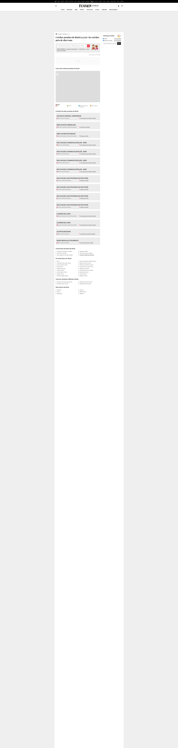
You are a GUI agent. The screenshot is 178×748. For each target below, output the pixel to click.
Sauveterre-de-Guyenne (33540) (87, 234)
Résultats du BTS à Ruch (85, 283)
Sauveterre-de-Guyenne (72, 49)
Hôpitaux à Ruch (83, 275)
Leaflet (98, 101)
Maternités (59, 293)
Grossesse (69, 9)
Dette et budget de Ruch (62, 275)
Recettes (71, 1)
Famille (92, 1)
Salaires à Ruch (60, 270)
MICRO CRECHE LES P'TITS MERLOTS (67, 240)
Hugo (118, 1)
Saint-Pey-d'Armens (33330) (86, 242)
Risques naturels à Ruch (85, 263)
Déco (75, 1)
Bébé (76, 9)
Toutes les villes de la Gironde (87, 255)
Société (100, 1)
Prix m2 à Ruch (83, 274)
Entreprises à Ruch (84, 272)
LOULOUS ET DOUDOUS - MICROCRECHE (69, 116)
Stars (104, 1)
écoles (97, 9)
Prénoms (104, 9)
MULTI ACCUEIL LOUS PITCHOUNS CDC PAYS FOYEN (72, 178)
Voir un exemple (117, 38)
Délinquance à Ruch (84, 268)
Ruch (58, 261)
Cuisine (66, 1)
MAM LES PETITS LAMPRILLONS (66, 125)
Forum (121, 1)
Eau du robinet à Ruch (62, 265)
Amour (83, 1)
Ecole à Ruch (60, 266)
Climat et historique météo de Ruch (88, 261)
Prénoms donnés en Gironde (86, 270)
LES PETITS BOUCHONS (64, 231)
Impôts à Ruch (60, 274)
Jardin (79, 1)
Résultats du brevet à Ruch (86, 282)
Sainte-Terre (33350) (85, 127)
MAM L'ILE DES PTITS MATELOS (66, 133)
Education (90, 9)
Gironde (65, 34)
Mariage (87, 1)
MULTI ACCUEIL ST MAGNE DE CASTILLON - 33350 (72, 142)
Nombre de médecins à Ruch (86, 265)
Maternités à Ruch (61, 268)
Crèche (59, 34)
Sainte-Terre (82, 49)
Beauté (62, 1)
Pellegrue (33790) (84, 136)
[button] (57, 73)
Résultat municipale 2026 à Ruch (64, 282)
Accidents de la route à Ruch (86, 266)
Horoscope (113, 1)
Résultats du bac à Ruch (62, 283)
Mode (58, 1)
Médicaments (83, 291)
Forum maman (113, 9)
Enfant (82, 9)
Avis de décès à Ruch (62, 272)
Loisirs (108, 1)
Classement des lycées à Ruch (64, 263)
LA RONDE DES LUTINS (64, 214)
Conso (63, 9)
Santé (96, 1)
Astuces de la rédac (108, 40)
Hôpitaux (82, 293)
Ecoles (58, 291)
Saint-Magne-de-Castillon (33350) (88, 118)
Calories (81, 290)
